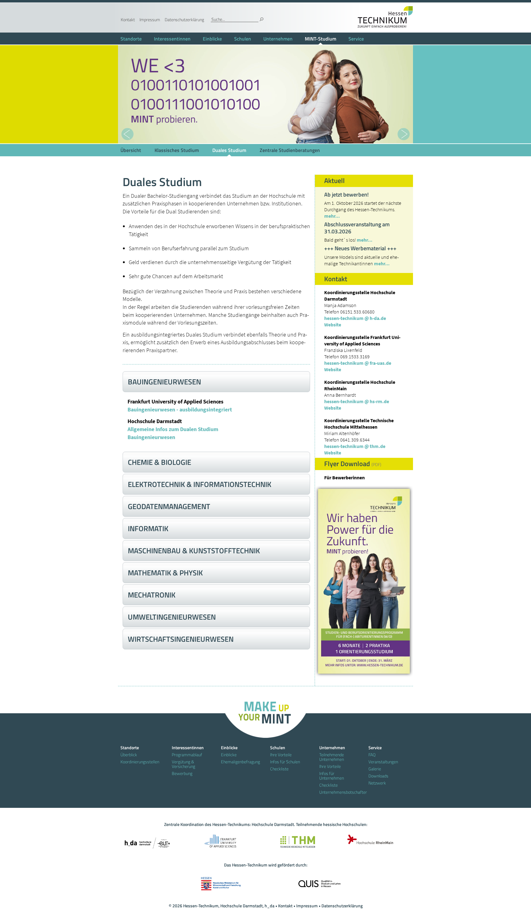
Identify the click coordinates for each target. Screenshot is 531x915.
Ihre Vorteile (281, 754)
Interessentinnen (172, 38)
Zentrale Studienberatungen (290, 150)
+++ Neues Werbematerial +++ (360, 248)
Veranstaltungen (383, 761)
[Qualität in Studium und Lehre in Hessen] (319, 881)
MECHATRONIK (151, 594)
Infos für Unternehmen (331, 775)
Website (332, 324)
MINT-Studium (320, 38)
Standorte (131, 38)
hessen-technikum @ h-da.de (355, 318)
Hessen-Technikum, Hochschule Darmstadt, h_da (228, 905)
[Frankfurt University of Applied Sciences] (221, 840)
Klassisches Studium (177, 150)
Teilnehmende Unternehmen (331, 756)
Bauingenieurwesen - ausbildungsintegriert (180, 409)
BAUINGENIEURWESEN (164, 381)
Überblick (128, 754)
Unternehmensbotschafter (339, 792)
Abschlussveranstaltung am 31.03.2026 (357, 228)
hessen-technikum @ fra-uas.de (357, 363)
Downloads (378, 776)
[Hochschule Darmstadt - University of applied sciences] (147, 840)
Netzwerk (377, 783)
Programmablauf (187, 754)
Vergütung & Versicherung (183, 763)
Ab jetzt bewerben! (346, 194)
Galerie (374, 768)
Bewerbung (182, 773)
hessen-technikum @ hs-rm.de (356, 401)
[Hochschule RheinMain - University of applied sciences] (368, 840)
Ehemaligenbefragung (240, 761)
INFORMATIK (148, 528)
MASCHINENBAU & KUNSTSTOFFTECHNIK (194, 550)
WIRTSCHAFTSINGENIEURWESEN (181, 638)
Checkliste (279, 768)
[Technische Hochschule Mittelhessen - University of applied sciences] (295, 840)
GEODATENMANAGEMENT (169, 506)
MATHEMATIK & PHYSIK (165, 572)
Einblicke (212, 38)
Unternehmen (278, 38)
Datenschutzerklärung (184, 19)
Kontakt (128, 19)
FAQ (372, 754)
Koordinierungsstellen (139, 761)
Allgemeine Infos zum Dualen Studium (173, 429)
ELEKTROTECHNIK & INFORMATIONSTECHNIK (199, 484)
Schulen (242, 38)
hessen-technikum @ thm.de (354, 446)
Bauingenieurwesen (151, 437)
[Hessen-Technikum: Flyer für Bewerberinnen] (364, 581)
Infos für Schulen (285, 761)
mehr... (332, 216)
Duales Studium (229, 150)
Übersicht (130, 150)
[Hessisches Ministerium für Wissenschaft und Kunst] (221, 881)
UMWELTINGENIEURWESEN (172, 616)
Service (356, 38)
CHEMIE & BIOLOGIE (159, 462)
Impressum (150, 19)
